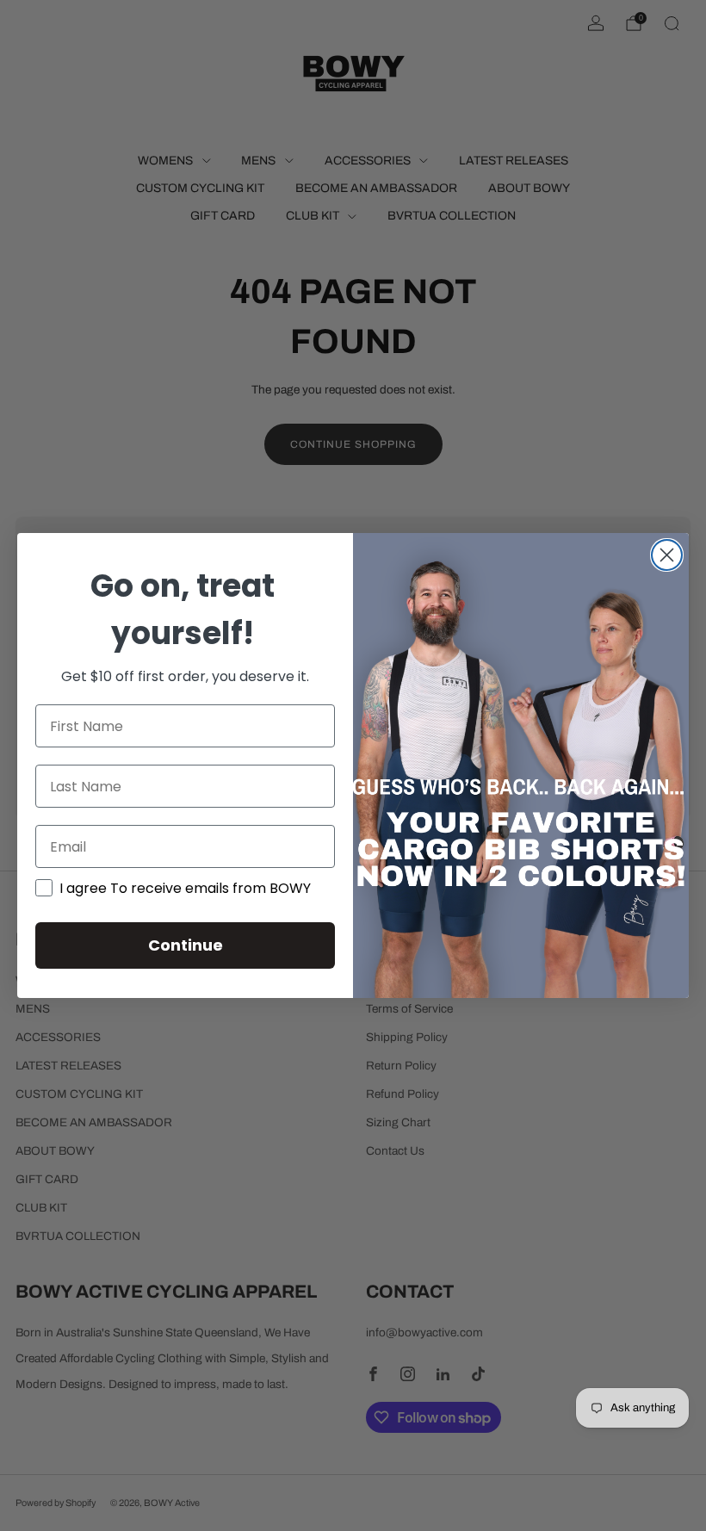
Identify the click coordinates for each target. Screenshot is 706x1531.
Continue (185, 945)
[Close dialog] (667, 555)
